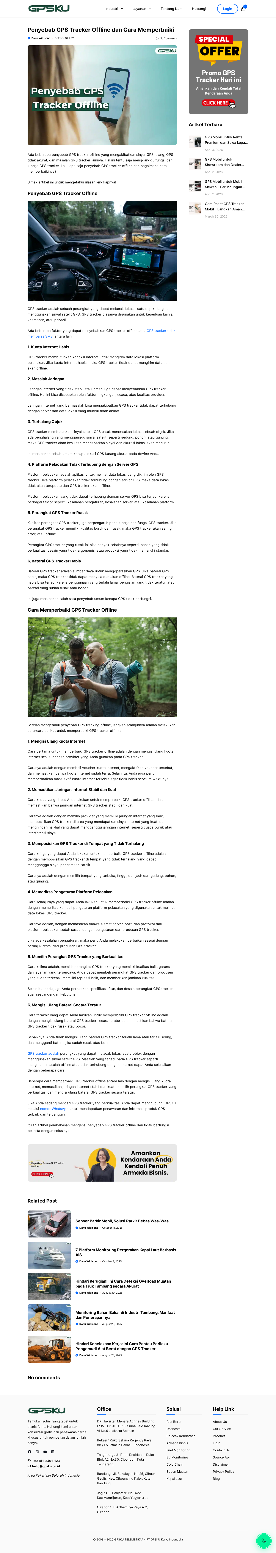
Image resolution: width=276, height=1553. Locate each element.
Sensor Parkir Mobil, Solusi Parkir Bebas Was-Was (122, 1221)
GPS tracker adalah (43, 1053)
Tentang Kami (172, 8)
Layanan (139, 8)
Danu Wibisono (40, 38)
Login (227, 8)
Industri (111, 8)
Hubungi (199, 8)
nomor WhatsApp (54, 1108)
